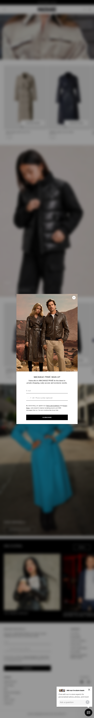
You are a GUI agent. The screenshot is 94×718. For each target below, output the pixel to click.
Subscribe (47, 417)
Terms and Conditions (53, 405)
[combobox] (30, 398)
